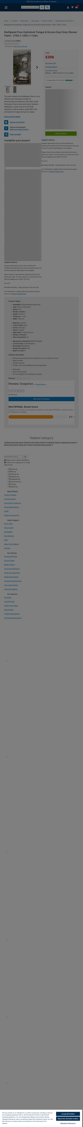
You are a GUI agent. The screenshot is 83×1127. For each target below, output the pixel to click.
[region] (41, 1118)
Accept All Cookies (68, 1114)
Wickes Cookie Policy (15, 1123)
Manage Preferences (68, 1123)
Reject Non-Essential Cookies (68, 1118)
